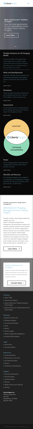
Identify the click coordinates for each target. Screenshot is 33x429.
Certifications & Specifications (13, 366)
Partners (7, 363)
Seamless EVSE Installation (12, 336)
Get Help (7, 387)
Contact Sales (16, 283)
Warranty (7, 382)
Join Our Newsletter (10, 355)
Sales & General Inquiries (11, 374)
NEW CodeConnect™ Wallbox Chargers (16, 21)
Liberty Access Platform (11, 300)
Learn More (10, 35)
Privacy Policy (8, 344)
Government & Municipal (11, 323)
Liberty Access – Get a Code (12, 358)
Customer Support (10, 379)
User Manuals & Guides (11, 360)
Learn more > (7, 85)
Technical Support (9, 376)
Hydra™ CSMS (8, 297)
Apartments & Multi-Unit (11, 318)
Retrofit (7, 328)
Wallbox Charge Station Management (15, 334)
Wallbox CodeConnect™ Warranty (14, 384)
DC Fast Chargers (9, 331)
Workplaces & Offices (10, 320)
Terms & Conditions (10, 347)
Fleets (6, 326)
